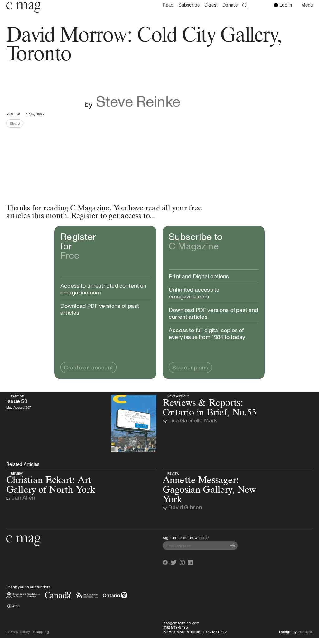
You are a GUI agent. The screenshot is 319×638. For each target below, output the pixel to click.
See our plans (190, 367)
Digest (211, 4)
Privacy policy (18, 631)
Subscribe (189, 4)
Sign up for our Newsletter (186, 537)
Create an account (88, 367)
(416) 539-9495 (175, 627)
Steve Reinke (138, 101)
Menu (308, 5)
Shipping (41, 631)
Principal (305, 631)
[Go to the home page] (23, 540)
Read (168, 4)
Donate (230, 4)
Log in (285, 5)
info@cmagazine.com (181, 623)
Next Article (178, 396)
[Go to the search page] (244, 5)
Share (16, 124)
